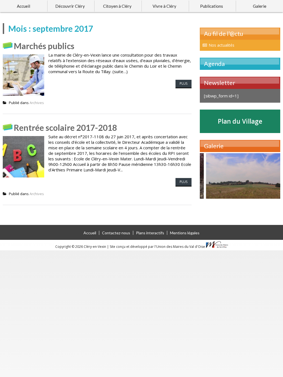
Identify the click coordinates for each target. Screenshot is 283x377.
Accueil (23, 6)
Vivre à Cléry (164, 6)
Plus (183, 83)
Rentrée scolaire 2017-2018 (65, 127)
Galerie (259, 6)
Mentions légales (185, 233)
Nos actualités (221, 45)
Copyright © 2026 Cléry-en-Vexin (81, 246)
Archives (37, 102)
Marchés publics (44, 46)
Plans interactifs (150, 233)
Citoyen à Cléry (117, 6)
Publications (211, 6)
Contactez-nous (116, 233)
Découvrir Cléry (70, 6)
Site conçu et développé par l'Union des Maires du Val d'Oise (157, 246)
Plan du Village (240, 121)
